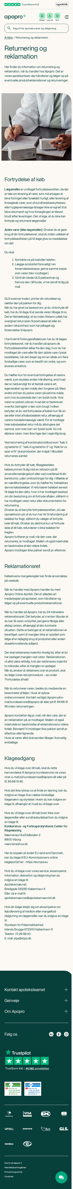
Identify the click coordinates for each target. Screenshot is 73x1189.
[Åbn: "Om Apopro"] (36, 1011)
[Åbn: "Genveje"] (36, 1000)
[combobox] (36, 28)
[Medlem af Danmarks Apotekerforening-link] (62, 4)
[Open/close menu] (66, 17)
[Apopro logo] (15, 17)
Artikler (8, 37)
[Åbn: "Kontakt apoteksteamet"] (36, 989)
